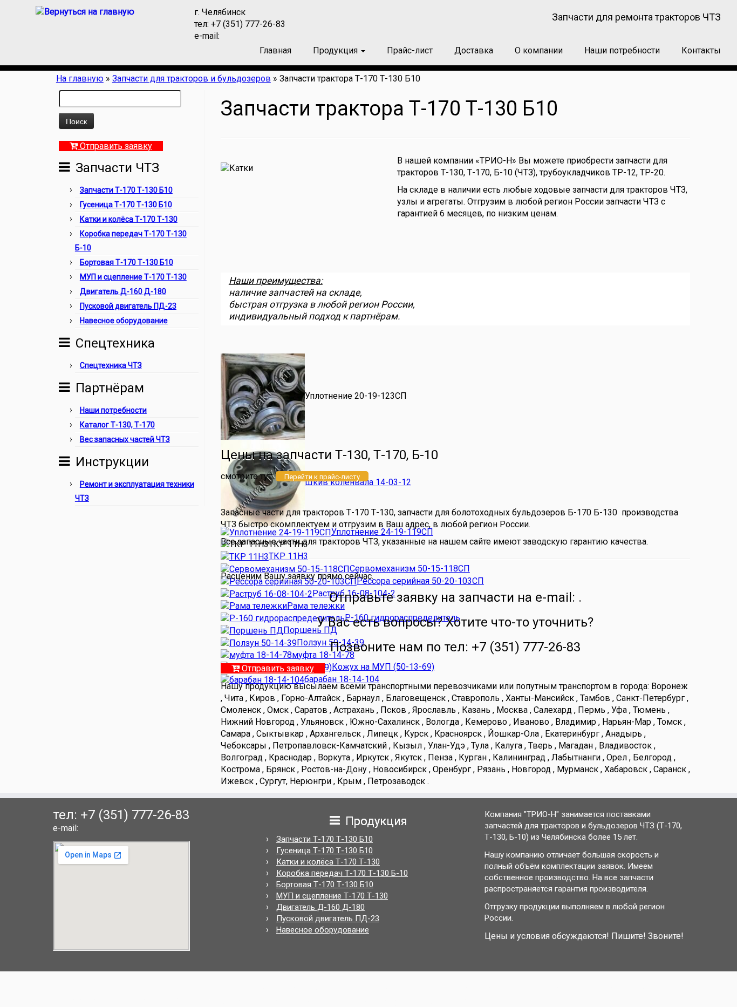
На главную (80, 78)
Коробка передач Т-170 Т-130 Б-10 (342, 873)
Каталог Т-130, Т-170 (117, 424)
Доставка (473, 50)
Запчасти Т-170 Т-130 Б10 (126, 190)
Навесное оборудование (124, 320)
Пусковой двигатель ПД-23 (128, 306)
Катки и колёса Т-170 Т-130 (129, 219)
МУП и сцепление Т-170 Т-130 (133, 277)
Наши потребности (622, 50)
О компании (539, 50)
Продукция (336, 50)
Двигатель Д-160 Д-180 (123, 291)
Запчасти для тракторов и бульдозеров (191, 78)
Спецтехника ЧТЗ (111, 365)
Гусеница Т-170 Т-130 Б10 (126, 204)
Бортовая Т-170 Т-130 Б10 (126, 262)
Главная (275, 50)
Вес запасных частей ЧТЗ (125, 439)
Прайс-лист (410, 50)
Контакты (701, 50)
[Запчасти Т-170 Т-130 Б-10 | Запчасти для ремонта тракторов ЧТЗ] (85, 11)
